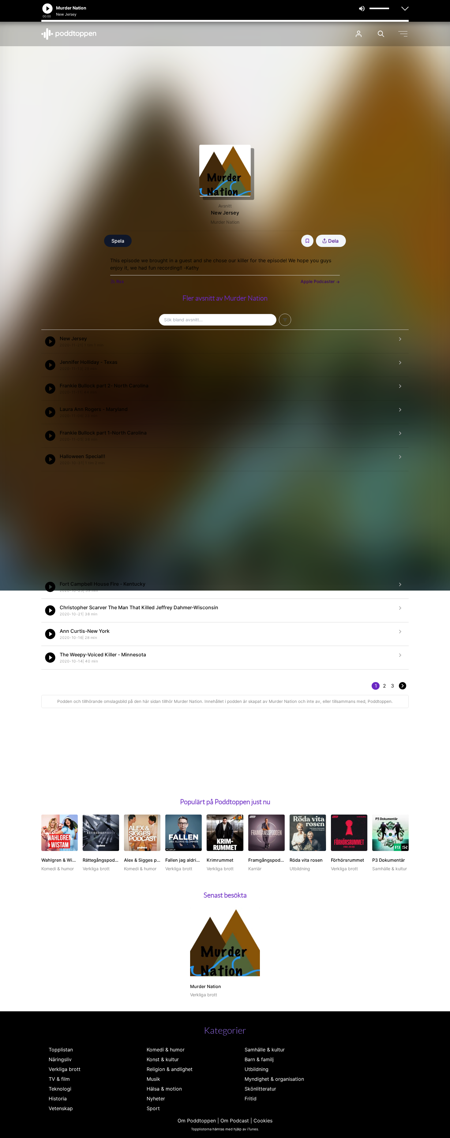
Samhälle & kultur (265, 1050)
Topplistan (61, 1050)
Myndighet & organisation (274, 1079)
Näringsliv (60, 1059)
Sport (153, 1108)
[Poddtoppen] (68, 34)
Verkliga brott (65, 1069)
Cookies (262, 1120)
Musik (153, 1079)
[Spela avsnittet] (50, 341)
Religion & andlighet (170, 1069)
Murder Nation (225, 222)
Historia (58, 1098)
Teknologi (60, 1089)
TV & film (59, 1079)
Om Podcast (234, 1120)
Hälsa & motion (164, 1089)
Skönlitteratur (260, 1089)
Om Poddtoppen (197, 1120)
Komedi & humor (166, 1050)
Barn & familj (259, 1059)
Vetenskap (61, 1108)
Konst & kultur (163, 1059)
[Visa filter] (285, 320)
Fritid (251, 1098)
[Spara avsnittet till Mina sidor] (307, 241)
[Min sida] (358, 34)
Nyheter (156, 1098)
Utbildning (256, 1069)
